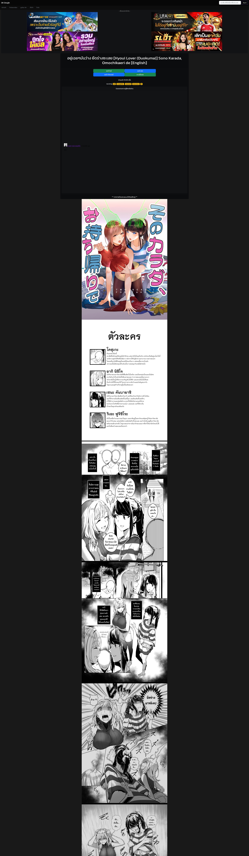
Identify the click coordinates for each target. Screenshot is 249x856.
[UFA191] (187, 21)
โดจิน (37, 8)
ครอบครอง (136, 84)
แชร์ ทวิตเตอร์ (108, 74)
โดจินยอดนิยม (13, 8)
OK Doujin (5, 2)
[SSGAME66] (62, 41)
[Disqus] (124, 116)
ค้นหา (245, 3)
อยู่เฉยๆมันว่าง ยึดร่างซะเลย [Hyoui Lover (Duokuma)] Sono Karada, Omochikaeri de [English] (124, 60)
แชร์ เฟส (140, 71)
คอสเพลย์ (128, 84)
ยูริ (114, 84)
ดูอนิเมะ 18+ (23, 8)
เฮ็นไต (31, 8)
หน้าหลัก (4, 8)
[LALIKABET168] (62, 21)
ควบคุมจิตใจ (120, 84)
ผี (141, 84)
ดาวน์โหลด (140, 74)
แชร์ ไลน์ (109, 71)
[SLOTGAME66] (187, 41)
